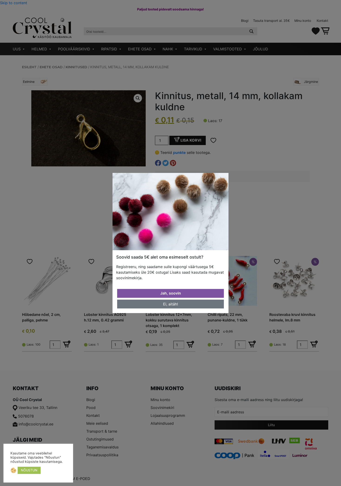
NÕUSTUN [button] (29, 470)
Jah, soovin (170, 293)
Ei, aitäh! (170, 304)
